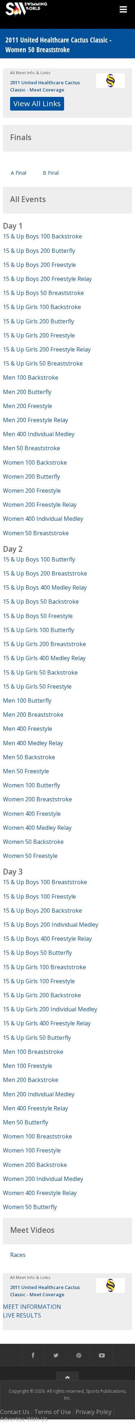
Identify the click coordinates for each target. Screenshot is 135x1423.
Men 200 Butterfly (27, 392)
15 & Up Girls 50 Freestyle (37, 686)
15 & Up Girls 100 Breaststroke (44, 967)
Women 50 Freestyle (30, 856)
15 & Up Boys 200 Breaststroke (45, 573)
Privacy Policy (94, 1412)
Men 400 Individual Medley (39, 434)
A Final (18, 172)
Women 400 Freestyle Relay (40, 1193)
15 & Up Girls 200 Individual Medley (50, 1009)
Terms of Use (52, 1412)
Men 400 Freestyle (27, 729)
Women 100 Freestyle (32, 1150)
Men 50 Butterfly (25, 1122)
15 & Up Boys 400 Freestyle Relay (47, 939)
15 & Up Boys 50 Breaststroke (43, 293)
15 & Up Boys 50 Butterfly (37, 953)
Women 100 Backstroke (35, 462)
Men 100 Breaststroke (33, 1052)
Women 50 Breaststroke (36, 533)
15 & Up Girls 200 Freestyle (39, 335)
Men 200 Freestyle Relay (35, 420)
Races (18, 1255)
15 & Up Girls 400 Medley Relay (44, 658)
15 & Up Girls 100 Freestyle (39, 981)
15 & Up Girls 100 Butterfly (38, 630)
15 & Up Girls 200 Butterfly (38, 321)
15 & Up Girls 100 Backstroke (42, 307)
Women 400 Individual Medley (43, 519)
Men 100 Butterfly (27, 700)
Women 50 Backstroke (33, 842)
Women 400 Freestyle (32, 814)
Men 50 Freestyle (26, 771)
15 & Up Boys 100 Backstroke (42, 236)
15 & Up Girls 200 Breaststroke (44, 644)
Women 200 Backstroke (35, 1165)
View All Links (37, 103)
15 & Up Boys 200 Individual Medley (50, 924)
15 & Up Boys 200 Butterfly (39, 251)
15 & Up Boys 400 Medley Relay (45, 587)
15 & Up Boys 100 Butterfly (39, 559)
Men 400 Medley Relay (33, 743)
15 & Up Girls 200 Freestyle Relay (47, 349)
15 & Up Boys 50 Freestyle (38, 616)
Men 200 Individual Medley (39, 1094)
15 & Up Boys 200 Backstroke (42, 910)
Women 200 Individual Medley (43, 1179)
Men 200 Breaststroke (33, 715)
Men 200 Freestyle (27, 406)
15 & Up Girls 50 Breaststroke (43, 363)
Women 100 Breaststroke (37, 1136)
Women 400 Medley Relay (37, 828)
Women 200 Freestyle (32, 491)
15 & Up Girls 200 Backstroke (42, 995)
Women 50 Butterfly (30, 1207)
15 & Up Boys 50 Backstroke (41, 601)
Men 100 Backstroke (30, 377)
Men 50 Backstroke (29, 757)
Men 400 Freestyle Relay (35, 1108)
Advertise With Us (24, 1419)
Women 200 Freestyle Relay (40, 505)
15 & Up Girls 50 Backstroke (40, 672)
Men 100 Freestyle (27, 1066)
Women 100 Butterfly (31, 785)
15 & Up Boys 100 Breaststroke (45, 882)
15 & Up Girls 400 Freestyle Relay (47, 1023)
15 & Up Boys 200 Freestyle (39, 265)
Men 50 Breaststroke (31, 448)
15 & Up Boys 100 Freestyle (39, 896)
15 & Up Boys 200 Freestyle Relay (47, 279)
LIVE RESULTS (22, 1315)
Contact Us (15, 1412)
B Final (51, 172)
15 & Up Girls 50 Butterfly (37, 1038)
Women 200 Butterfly (31, 476)
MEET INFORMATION (32, 1307)
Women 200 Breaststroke (37, 799)
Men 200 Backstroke (30, 1080)
